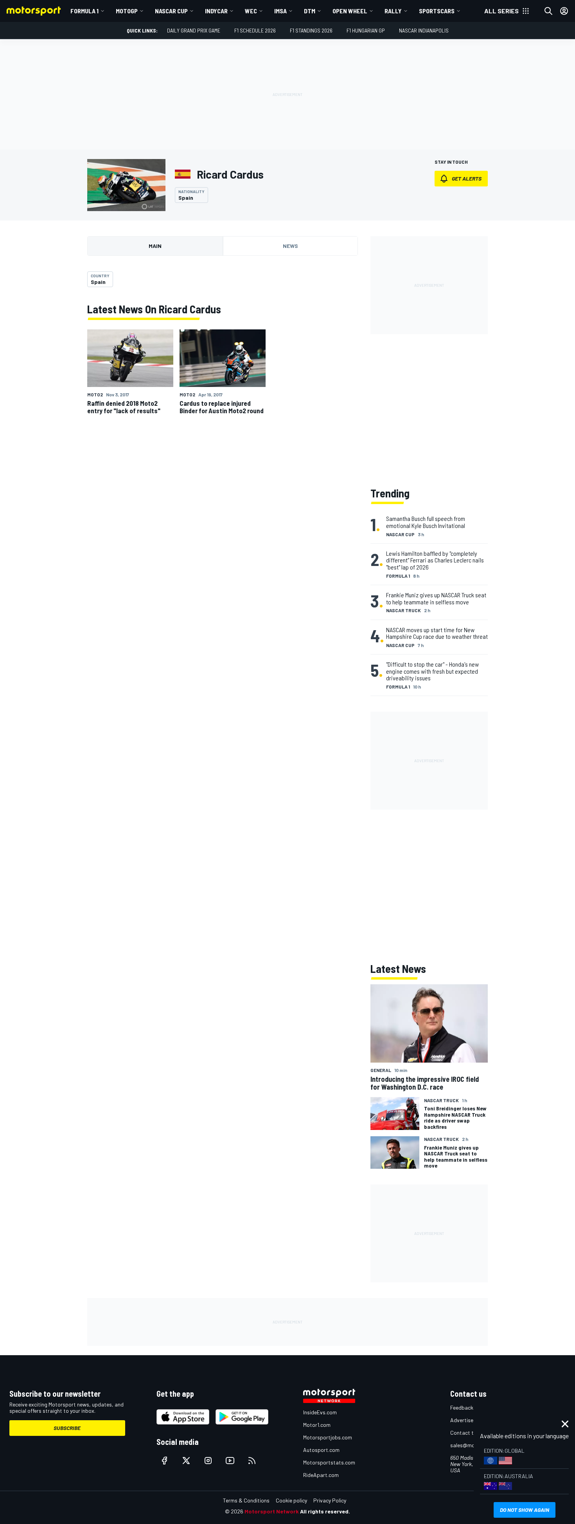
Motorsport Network (271, 1511)
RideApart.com (321, 1475)
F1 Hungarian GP (366, 30)
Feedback (461, 1407)
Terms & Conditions (246, 1500)
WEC (251, 10)
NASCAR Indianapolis (424, 30)
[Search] (548, 11)
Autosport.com (321, 1449)
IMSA (280, 10)
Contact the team (471, 1432)
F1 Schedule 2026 (255, 30)
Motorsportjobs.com (327, 1437)
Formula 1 (84, 10)
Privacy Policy (329, 1500)
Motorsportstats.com (329, 1462)
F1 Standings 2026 (311, 30)
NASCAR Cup (171, 10)
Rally (393, 10)
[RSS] (252, 1460)
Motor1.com (317, 1424)
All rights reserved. (325, 1511)
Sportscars (437, 10)
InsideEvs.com (320, 1412)
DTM (309, 10)
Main (155, 245)
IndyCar (216, 10)
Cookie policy (291, 1500)
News (290, 245)
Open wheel (349, 10)
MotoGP (127, 10)
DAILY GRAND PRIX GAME (193, 30)
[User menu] (564, 11)
